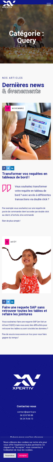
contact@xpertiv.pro (26, 412)
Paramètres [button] (9, 455)
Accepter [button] (23, 455)
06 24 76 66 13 (26, 419)
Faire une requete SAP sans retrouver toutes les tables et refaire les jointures (24, 310)
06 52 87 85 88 (26, 415)
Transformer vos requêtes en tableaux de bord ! (24, 175)
